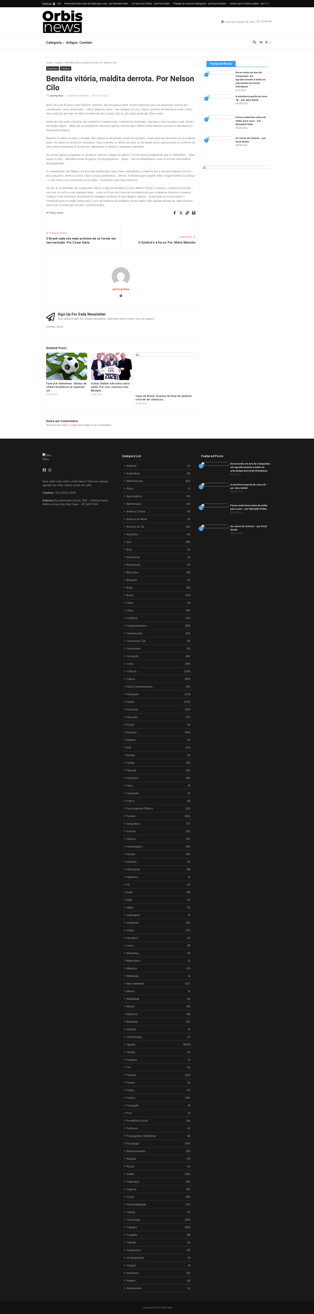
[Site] (121, 296)
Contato (85, 42)
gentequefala (56, 95)
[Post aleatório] (260, 42)
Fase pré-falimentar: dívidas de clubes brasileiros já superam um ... (66, 387)
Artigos (72, 42)
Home (49, 62)
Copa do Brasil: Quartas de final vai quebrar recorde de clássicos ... (164, 397)
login (74, 424)
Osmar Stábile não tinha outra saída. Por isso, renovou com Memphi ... (110, 387)
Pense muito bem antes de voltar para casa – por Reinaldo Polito (251, 121)
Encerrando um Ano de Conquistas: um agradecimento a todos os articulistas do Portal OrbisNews (250, 79)
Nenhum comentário (79, 95)
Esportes (52, 68)
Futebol (59, 62)
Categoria (54, 42)
